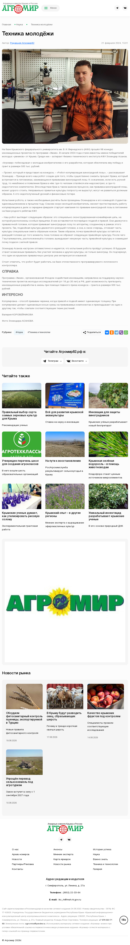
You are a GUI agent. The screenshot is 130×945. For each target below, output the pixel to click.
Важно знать (100, 859)
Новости (17, 859)
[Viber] (121, 332)
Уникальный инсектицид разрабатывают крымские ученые (106, 516)
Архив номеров (20, 854)
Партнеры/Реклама (23, 864)
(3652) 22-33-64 (71, 893)
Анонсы (57, 849)
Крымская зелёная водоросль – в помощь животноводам (104, 464)
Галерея (97, 869)
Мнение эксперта (63, 854)
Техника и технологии (105, 864)
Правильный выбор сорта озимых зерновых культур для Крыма (19, 415)
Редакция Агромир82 (22, 43)
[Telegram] (116, 332)
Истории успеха (102, 849)
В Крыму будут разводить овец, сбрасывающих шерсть (64, 716)
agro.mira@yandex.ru (35, 924)
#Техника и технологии (39, 332)
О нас (15, 849)
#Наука (19, 332)
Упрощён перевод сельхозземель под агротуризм (19, 782)
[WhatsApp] (126, 332)
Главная (6, 25)
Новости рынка (62, 864)
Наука (19, 25)
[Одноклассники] (112, 332)
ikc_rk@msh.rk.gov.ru (70, 900)
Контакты (17, 869)
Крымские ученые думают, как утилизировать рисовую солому (21, 516)
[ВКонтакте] (107, 332)
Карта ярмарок (62, 859)
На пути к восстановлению (63, 461)
